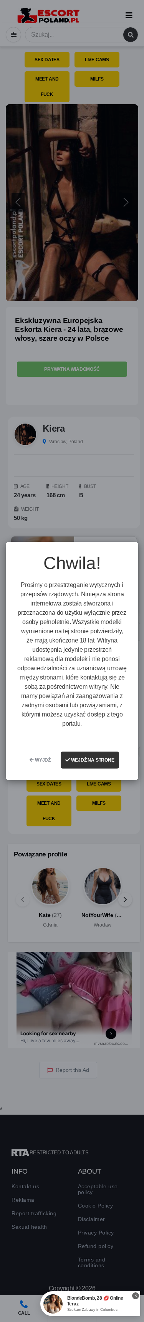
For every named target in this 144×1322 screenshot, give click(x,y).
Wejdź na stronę (92, 760)
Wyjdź (42, 760)
